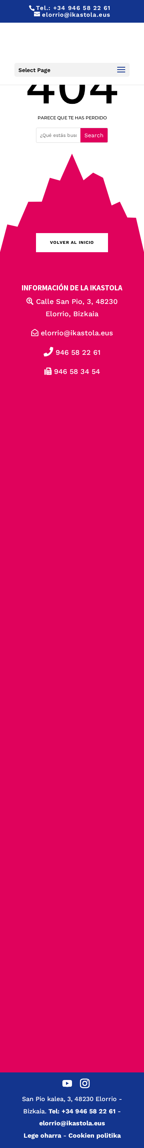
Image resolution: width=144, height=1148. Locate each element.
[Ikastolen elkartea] (72, 447)
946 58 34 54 (76, 371)
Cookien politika (94, 1135)
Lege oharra (42, 1135)
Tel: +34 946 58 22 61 (82, 1111)
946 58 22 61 (76, 352)
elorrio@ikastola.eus (75, 333)
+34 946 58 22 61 (81, 8)
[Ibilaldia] (72, 630)
